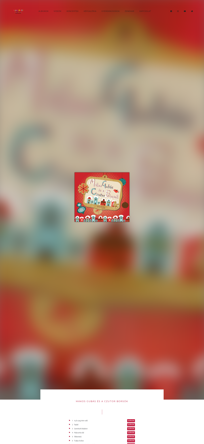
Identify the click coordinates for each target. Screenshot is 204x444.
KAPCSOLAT (145, 11)
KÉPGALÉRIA (90, 11)
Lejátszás (131, 420)
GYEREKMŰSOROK (111, 11)
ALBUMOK (44, 11)
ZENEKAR (129, 11)
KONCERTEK (73, 11)
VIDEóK (57, 11)
